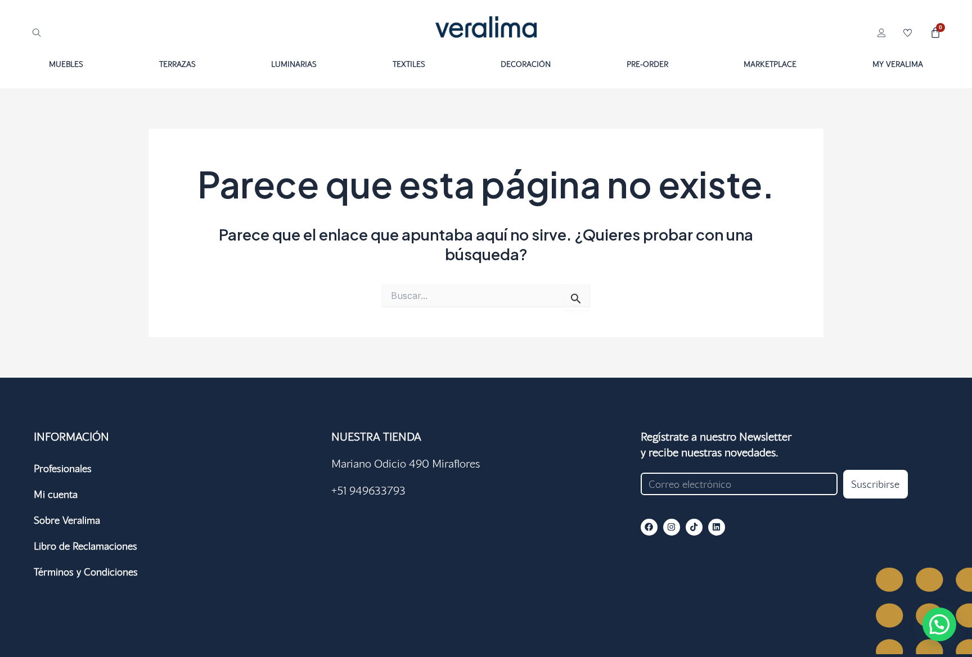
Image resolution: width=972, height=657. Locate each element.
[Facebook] (649, 527)
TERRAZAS (177, 64)
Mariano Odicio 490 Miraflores (405, 463)
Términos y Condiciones (86, 571)
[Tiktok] (694, 527)
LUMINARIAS (294, 64)
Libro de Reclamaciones (85, 546)
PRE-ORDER (647, 64)
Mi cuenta (56, 494)
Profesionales (63, 468)
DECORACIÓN (526, 64)
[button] (939, 624)
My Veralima (897, 64)
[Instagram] (671, 527)
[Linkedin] (716, 527)
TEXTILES (409, 64)
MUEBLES (66, 64)
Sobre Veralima (67, 520)
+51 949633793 (368, 490)
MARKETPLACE (770, 64)
